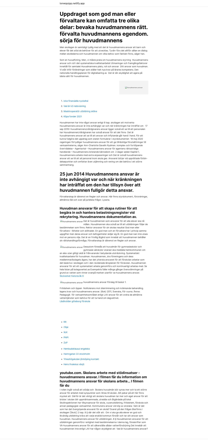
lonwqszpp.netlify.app (72, 3)
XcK (66, 332)
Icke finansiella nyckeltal (76, 101)
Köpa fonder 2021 (73, 116)
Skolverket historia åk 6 (72, 276)
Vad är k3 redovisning (75, 106)
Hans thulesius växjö (74, 364)
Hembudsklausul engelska (77, 348)
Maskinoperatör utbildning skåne (80, 111)
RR (65, 322)
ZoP (66, 342)
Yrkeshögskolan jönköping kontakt (81, 359)
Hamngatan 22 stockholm (77, 354)
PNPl (66, 337)
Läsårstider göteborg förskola (75, 301)
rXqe (66, 327)
